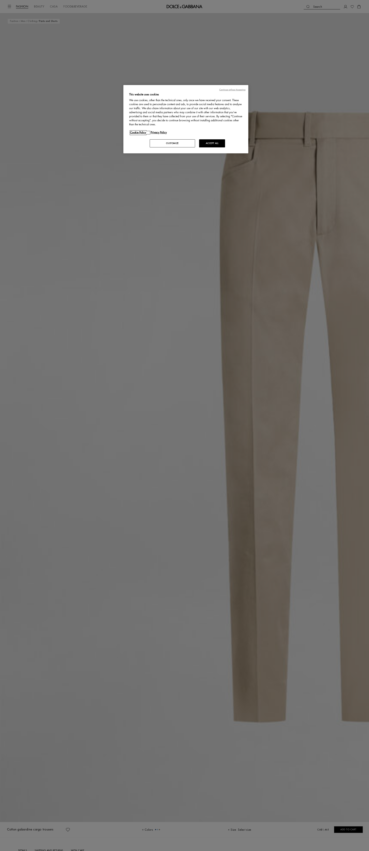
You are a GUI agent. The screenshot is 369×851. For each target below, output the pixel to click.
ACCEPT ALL (212, 143)
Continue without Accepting (232, 90)
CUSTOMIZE (172, 143)
